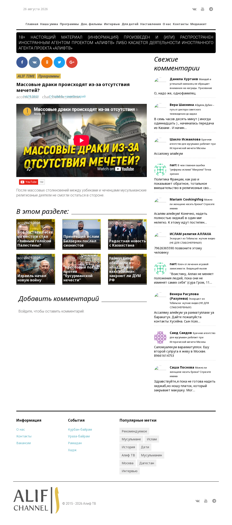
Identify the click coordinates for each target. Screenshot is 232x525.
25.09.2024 (32, 257)
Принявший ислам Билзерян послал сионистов (81, 240)
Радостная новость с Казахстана (127, 243)
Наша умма (49, 24)
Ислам (152, 439)
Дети (145, 447)
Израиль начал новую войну (31, 277)
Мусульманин (151, 455)
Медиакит (198, 24)
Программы (69, 24)
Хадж (72, 450)
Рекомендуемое (134, 431)
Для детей (130, 24)
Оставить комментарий (67, 96)
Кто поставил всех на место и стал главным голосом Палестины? (35, 239)
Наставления (150, 24)
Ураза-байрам (79, 436)
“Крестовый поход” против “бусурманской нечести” (81, 274)
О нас (167, 24)
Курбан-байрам (80, 429)
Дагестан (146, 463)
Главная (32, 24)
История (128, 447)
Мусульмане (131, 439)
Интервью (112, 24)
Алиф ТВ (128, 455)
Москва (127, 463)
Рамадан (75, 443)
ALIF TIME (26, 76)
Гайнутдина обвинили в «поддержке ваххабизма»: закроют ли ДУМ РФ (125, 269)
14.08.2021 (31, 96)
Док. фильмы (91, 24)
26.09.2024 (32, 222)
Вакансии (23, 443)
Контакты (180, 24)
